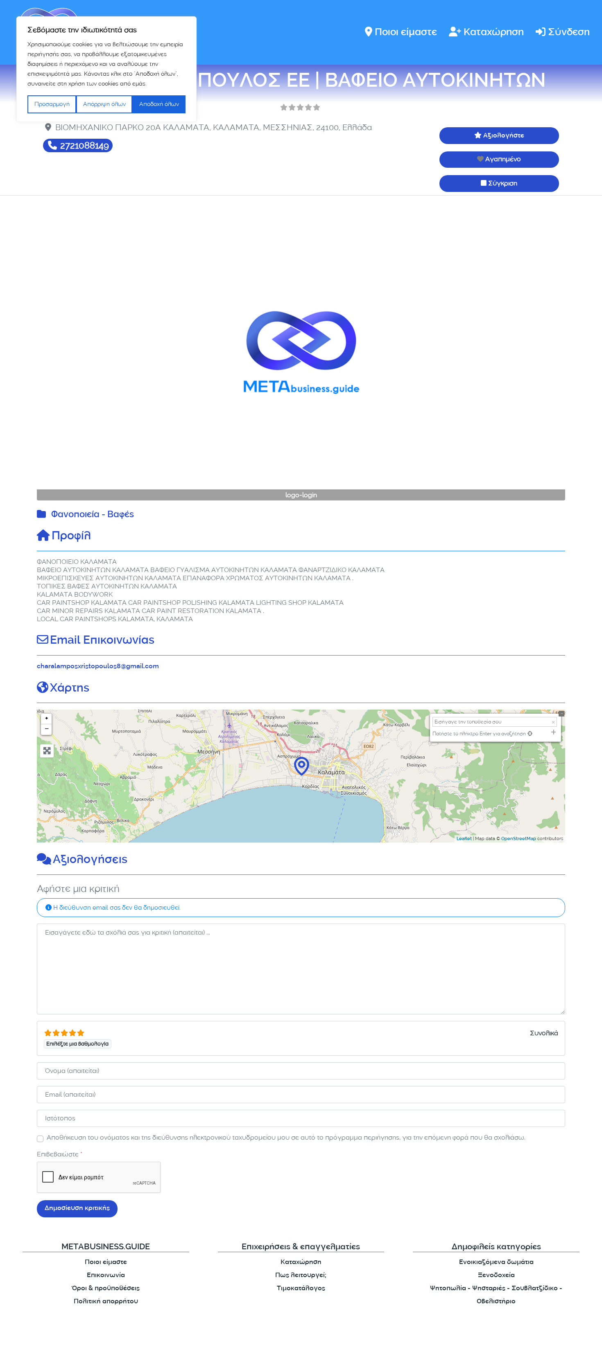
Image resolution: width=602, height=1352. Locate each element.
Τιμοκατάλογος (301, 1289)
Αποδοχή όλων (159, 104)
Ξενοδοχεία (496, 1276)
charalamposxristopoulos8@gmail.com (98, 667)
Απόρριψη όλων (104, 104)
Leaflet (464, 839)
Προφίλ (71, 537)
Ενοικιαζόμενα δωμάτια (496, 1262)
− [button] (47, 729)
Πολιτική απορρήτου (106, 1302)
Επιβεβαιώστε (59, 1154)
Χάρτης (69, 689)
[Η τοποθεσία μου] (529, 733)
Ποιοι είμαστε (406, 33)
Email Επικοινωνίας (102, 641)
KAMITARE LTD (116, 1339)
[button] (76, 352)
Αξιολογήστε (503, 136)
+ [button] (46, 718)
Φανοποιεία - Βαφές (92, 515)
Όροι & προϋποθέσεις (106, 1289)
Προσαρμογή (52, 104)
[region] (106, 69)
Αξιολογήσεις (90, 861)
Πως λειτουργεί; (300, 1276)
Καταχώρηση (494, 33)
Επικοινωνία (106, 1276)
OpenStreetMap (518, 839)
